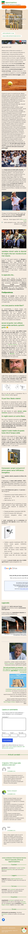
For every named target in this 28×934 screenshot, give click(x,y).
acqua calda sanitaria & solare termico (12, 36)
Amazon (12, 900)
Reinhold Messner (13, 344)
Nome (4, 732)
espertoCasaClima (11, 2)
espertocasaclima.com (17, 878)
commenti (12, 889)
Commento (5, 717)
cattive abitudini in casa (8, 33)
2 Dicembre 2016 (11, 771)
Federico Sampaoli (9, 663)
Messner (12, 353)
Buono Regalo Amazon (9, 702)
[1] (24, 931)
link (9, 901)
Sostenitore (5, 914)
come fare (22, 901)
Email (12, 732)
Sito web (21, 732)
